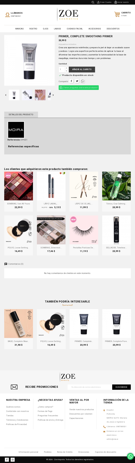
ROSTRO (33, 28)
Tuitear (77, 81)
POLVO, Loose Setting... (18, 247)
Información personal (28, 452)
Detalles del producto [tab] (21, 114)
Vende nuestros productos (81, 409)
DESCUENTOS (113, 28)
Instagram (13, 460)
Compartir (71, 81)
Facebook (7, 460)
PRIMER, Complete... (84, 341)
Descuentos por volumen (80, 414)
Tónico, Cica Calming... (116, 203)
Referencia (14, 139)
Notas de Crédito (65, 452)
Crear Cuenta (105, 2)
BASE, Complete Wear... (18, 341)
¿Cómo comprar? (45, 407)
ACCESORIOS (95, 28)
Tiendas (10, 415)
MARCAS (19, 28)
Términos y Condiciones (17, 420)
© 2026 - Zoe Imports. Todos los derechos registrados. (70, 459)
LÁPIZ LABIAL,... (51, 203)
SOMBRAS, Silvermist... (51, 247)
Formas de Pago (45, 411)
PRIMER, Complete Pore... (116, 341)
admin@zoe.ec (112, 439)
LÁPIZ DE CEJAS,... (83, 203)
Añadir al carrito (82, 69)
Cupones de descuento (105, 452)
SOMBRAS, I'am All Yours (18, 203)
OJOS (45, 28)
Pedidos (48, 452)
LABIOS (57, 28)
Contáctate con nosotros (17, 411)
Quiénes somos (13, 407)
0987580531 (16, 16)
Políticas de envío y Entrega (50, 420)
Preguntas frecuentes (48, 415)
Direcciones (83, 452)
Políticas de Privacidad (16, 424)
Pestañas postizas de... (84, 247)
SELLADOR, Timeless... (116, 247)
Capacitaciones (76, 418)
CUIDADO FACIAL (75, 28)
